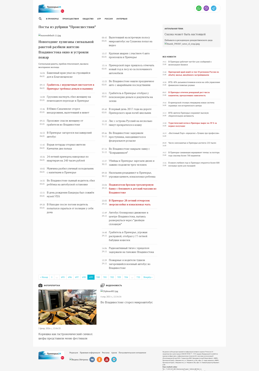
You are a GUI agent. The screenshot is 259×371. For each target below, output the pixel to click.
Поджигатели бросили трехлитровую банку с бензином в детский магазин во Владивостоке (132, 188)
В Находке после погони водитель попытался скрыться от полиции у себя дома (70, 208)
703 (119, 277)
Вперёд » (148, 277)
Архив (114, 352)
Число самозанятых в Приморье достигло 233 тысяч (192, 143)
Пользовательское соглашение (132, 352)
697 (77, 277)
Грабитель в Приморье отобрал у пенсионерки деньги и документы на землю (131, 97)
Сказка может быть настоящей (185, 34)
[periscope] (114, 359)
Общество (88, 18)
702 (112, 277)
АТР (99, 18)
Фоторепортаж (52, 285)
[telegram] (213, 8)
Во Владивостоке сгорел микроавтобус (126, 302)
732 (138, 277)
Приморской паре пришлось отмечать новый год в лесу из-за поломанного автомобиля (131, 69)
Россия (109, 18)
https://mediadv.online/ (170, 367)
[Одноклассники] (99, 359)
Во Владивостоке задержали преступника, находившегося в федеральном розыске (127, 137)
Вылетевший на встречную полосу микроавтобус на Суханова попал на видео (130, 41)
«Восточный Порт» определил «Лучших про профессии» (193, 133)
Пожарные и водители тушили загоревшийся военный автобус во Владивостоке (129, 264)
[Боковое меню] (40, 18)
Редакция (73, 352)
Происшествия (70, 18)
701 (105, 277)
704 (126, 277)
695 (63, 277)
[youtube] (106, 359)
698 (84, 277)
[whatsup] (199, 8)
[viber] (206, 8)
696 (70, 277)
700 (98, 277)
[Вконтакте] (92, 359)
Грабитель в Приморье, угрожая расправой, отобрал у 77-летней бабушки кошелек (128, 236)
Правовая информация (90, 352)
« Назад (44, 277)
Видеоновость (114, 285)
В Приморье (52, 18)
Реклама (105, 352)
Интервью (121, 18)
